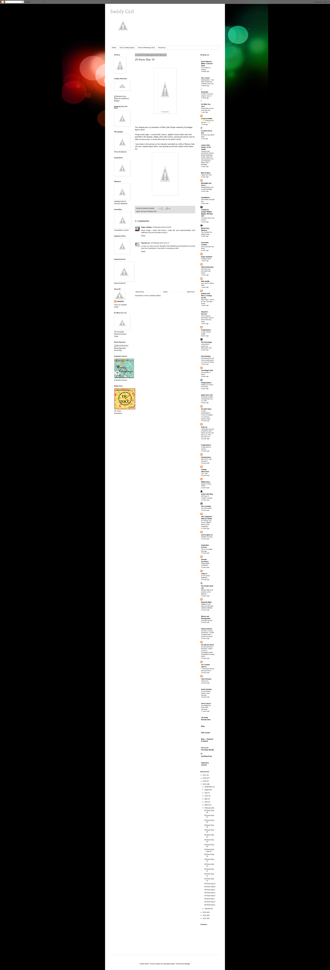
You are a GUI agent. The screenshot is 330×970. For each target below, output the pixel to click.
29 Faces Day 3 (209, 902)
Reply (143, 236)
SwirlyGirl (120, 301)
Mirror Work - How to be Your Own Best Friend (207, 301)
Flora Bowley (206, 356)
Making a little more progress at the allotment (207, 592)
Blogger (187, 964)
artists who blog (207, 494)
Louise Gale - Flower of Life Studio (206, 147)
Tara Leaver (205, 78)
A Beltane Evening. (207, 537)
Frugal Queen (206, 330)
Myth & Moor (140, 130)
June (206, 796)
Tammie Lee (145, 243)
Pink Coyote (205, 733)
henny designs (206, 689)
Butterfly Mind (206, 602)
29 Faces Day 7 (209, 890)
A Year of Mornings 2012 (146, 48)
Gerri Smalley (206, 506)
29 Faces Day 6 (209, 893)
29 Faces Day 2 (209, 905)
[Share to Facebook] (167, 208)
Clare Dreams (206, 679)
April (206, 802)
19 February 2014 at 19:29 (161, 227)
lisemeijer (204, 92)
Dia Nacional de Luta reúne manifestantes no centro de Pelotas (207, 360)
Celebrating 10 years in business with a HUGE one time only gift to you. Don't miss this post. (207, 432)
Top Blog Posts (206, 756)
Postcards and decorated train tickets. (206, 271)
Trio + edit (204, 473)
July (206, 793)
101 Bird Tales (206, 409)
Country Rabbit (206, 118)
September (209, 787)
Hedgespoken (206, 383)
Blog (202, 726)
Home (114, 48)
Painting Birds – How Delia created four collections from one (207, 82)
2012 (205, 915)
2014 (205, 784)
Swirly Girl (122, 11)
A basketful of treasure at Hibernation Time (206, 346)
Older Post (190, 292)
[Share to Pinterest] (169, 208)
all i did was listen (207, 645)
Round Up (162, 48)
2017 (205, 775)
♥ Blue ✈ (204, 574)
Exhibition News (206, 259)
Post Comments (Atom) (153, 296)
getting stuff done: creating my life (206, 296)
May (206, 799)
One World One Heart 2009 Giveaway (206, 707)
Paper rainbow (146, 227)
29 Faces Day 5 (209, 896)
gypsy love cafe (207, 395)
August (207, 790)
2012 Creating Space (126, 48)
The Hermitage (206, 342)
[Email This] (159, 208)
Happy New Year (206, 175)
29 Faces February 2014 (148, 211)
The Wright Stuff (207, 370)
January (208, 908)
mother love (204, 681)
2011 (205, 918)
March (207, 805)
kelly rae (204, 427)
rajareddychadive (169, 964)
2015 (205, 781)
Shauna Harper (206, 629)
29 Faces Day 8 (209, 887)
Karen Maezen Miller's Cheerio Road (207, 64)
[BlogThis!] (162, 208)
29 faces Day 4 (209, 899)
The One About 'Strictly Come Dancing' (206, 693)
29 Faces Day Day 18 (209, 850)
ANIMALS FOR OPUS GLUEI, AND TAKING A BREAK (207, 606)
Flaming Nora (206, 457)
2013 (205, 912)
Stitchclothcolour (207, 267)
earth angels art (207, 535)
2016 (205, 778)
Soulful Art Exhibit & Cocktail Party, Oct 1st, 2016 (207, 399)
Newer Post (140, 292)
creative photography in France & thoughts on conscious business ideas (207, 414)
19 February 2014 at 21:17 (160, 243)
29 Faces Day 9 (209, 884)
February (208, 808)
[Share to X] (164, 208)
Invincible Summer (207, 620)
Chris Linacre (206, 703)
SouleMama (205, 197)
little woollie (205, 281)
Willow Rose (205, 482)
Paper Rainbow (206, 257)
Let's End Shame (206, 508)
